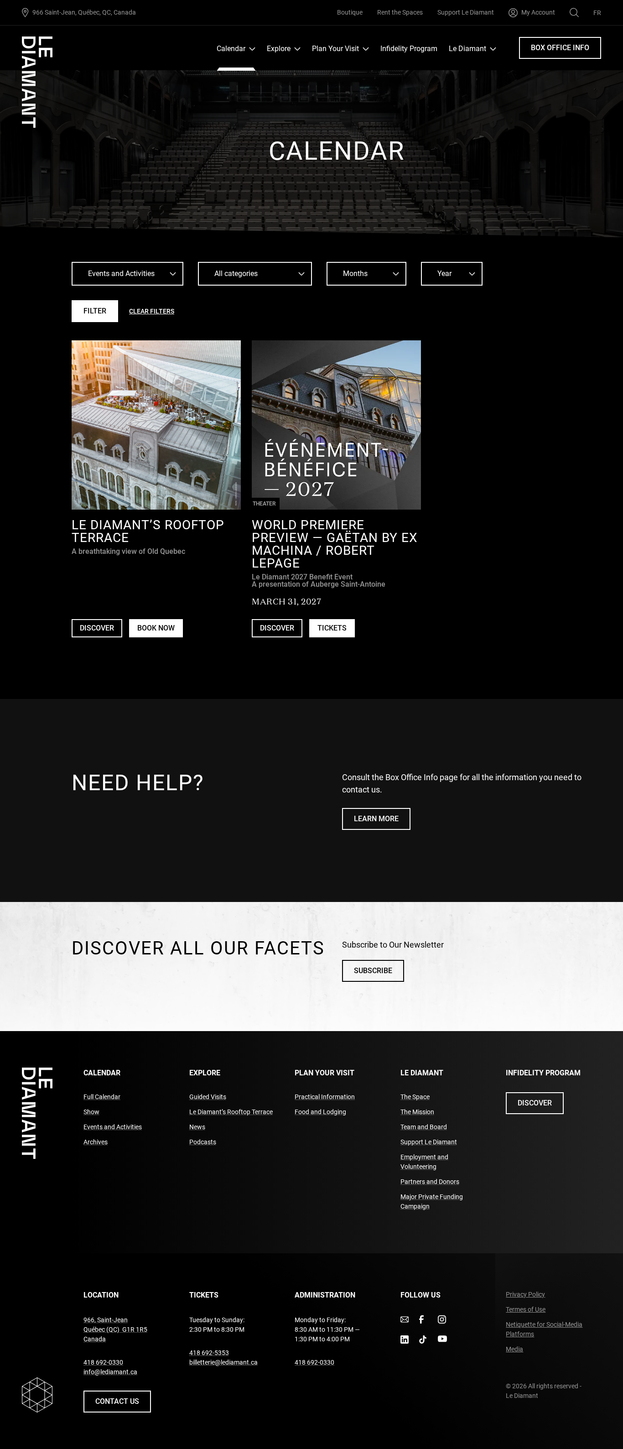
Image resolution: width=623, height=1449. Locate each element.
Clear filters (151, 311)
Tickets (332, 628)
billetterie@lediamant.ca (223, 1362)
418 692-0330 (103, 1362)
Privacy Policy (525, 1294)
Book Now (160, 630)
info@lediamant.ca (110, 1372)
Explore (279, 48)
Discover (97, 628)
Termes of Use (525, 1309)
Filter (94, 311)
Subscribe (373, 970)
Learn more (376, 818)
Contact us (117, 1401)
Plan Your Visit (335, 48)
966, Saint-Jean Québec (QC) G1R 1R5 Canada (115, 1329)
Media (514, 1349)
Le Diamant (467, 48)
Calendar (231, 48)
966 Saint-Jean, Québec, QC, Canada (84, 12)
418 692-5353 (209, 1352)
